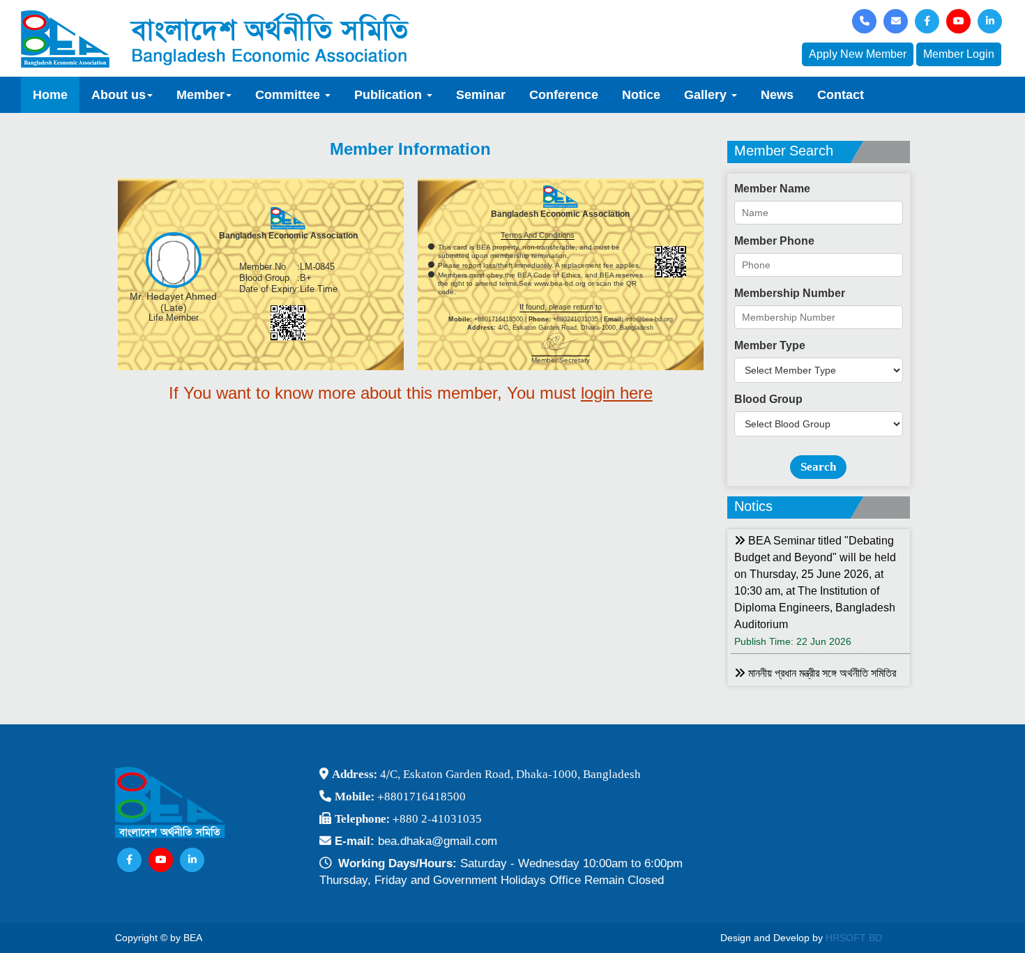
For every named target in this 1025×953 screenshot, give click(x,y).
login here (617, 392)
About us (118, 95)
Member (200, 95)
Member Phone (774, 241)
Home (50, 95)
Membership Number (789, 293)
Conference (563, 95)
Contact (840, 95)
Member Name (772, 189)
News (777, 95)
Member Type (769, 345)
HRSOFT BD (854, 937)
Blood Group (768, 399)
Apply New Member (857, 54)
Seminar (481, 95)
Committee (289, 95)
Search (818, 466)
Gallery (707, 95)
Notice (641, 95)
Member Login (958, 54)
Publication (389, 95)
